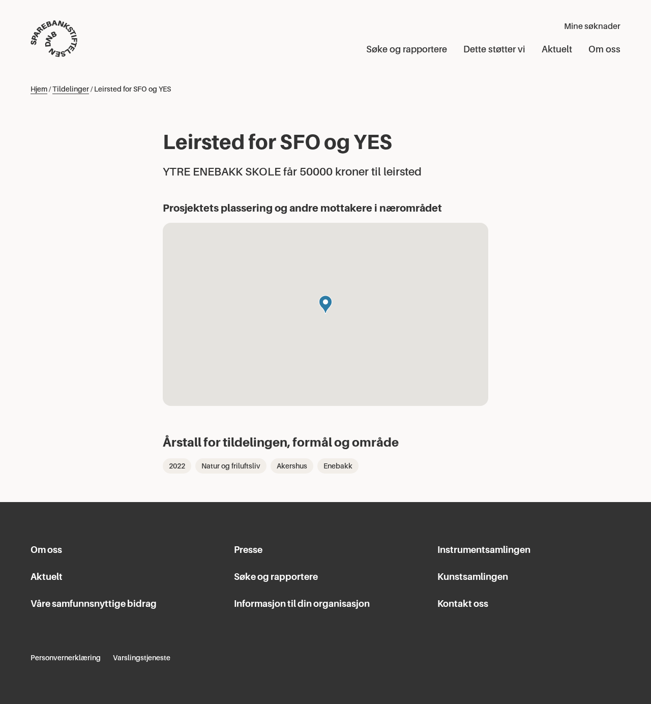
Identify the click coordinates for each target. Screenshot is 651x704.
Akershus (292, 466)
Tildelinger (70, 89)
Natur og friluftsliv (230, 466)
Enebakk (337, 466)
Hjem (39, 89)
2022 (177, 466)
